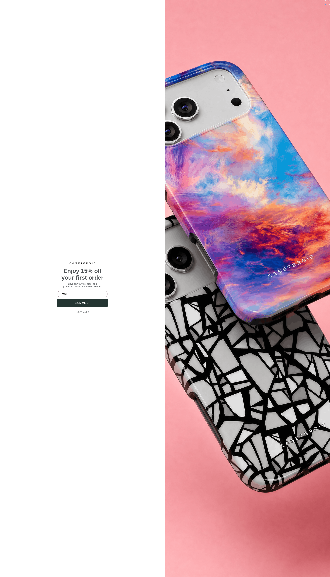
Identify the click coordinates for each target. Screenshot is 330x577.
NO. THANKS (82, 312)
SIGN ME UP (82, 303)
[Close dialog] (327, 2)
